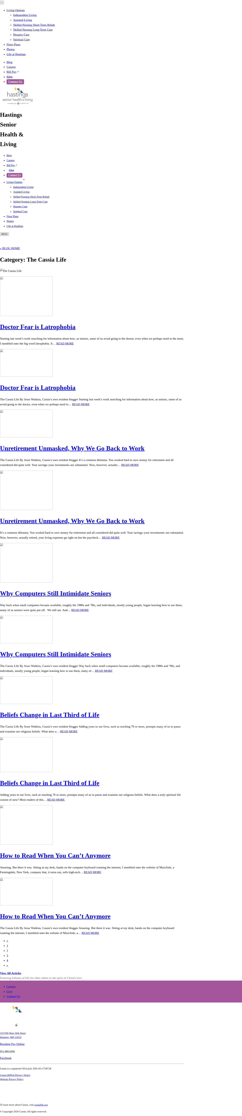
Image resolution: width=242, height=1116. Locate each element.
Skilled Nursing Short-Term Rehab (34, 25)
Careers (11, 67)
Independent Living (25, 15)
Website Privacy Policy (12, 1079)
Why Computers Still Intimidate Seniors (55, 593)
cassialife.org (41, 1104)
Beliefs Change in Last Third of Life (49, 714)
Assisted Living (22, 20)
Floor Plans (13, 44)
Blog (9, 62)
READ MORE (65, 343)
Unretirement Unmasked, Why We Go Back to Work (72, 448)
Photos (11, 49)
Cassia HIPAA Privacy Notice (15, 1075)
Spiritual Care (21, 39)
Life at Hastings (16, 54)
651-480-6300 (7, 1051)
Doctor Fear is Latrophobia (38, 326)
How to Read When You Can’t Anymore (55, 855)
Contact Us (15, 81)
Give (10, 76)
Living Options (16, 10)
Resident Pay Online (12, 1044)
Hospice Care (21, 34)
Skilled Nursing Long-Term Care (33, 29)
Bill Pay (11, 71)
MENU (4, 234)
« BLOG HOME (10, 248)
